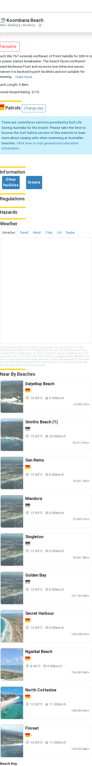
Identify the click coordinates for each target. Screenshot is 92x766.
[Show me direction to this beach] (40, 25)
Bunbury (14, 25)
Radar (70, 232)
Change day (33, 108)
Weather (8, 232)
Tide (48, 232)
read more (23, 77)
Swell (24, 232)
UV (59, 232)
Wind (37, 232)
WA (2, 25)
